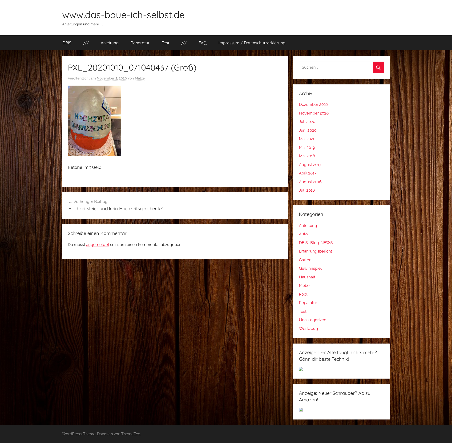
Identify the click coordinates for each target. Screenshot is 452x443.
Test (165, 42)
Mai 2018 (307, 156)
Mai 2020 (307, 138)
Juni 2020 (307, 130)
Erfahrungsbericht (315, 251)
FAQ (202, 42)
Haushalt (307, 277)
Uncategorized (313, 319)
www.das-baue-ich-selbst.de (123, 14)
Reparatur (140, 42)
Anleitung (110, 42)
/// (86, 42)
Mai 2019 (307, 147)
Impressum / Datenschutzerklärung (252, 42)
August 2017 (310, 164)
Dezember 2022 (313, 104)
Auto (303, 234)
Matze (140, 78)
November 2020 (314, 113)
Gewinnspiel (310, 268)
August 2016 (310, 181)
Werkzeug (308, 328)
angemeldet (97, 244)
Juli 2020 (307, 121)
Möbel (305, 285)
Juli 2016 (307, 190)
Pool (303, 294)
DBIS (67, 42)
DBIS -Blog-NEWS (316, 242)
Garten (305, 259)
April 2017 (307, 173)
